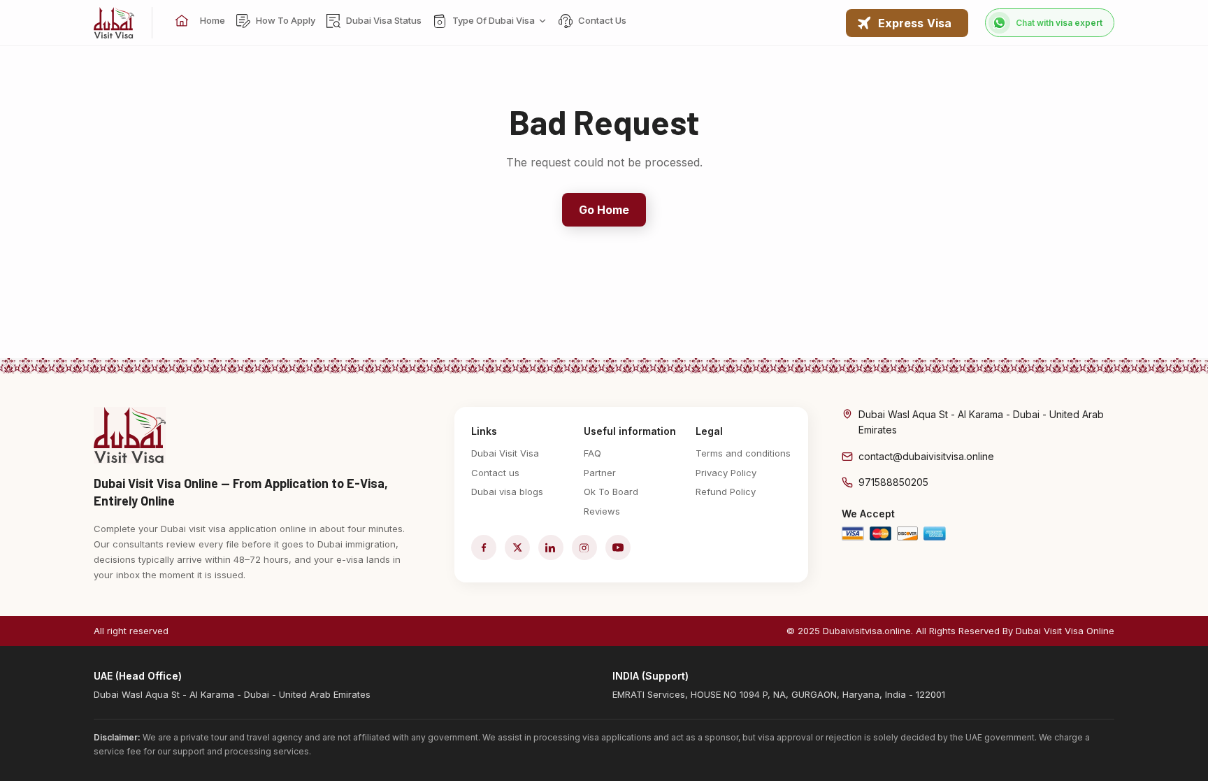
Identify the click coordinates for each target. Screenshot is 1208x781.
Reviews (602, 511)
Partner (600, 472)
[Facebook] (483, 547)
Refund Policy (726, 491)
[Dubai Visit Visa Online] (114, 22)
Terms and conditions (743, 453)
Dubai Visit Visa (505, 453)
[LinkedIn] (550, 547)
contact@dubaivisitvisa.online (926, 456)
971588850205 (893, 482)
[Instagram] (584, 547)
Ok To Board (611, 491)
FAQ (592, 453)
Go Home (604, 210)
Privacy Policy (726, 472)
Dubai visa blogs (507, 491)
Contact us (495, 472)
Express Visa (914, 23)
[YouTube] (618, 547)
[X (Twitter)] (517, 547)
